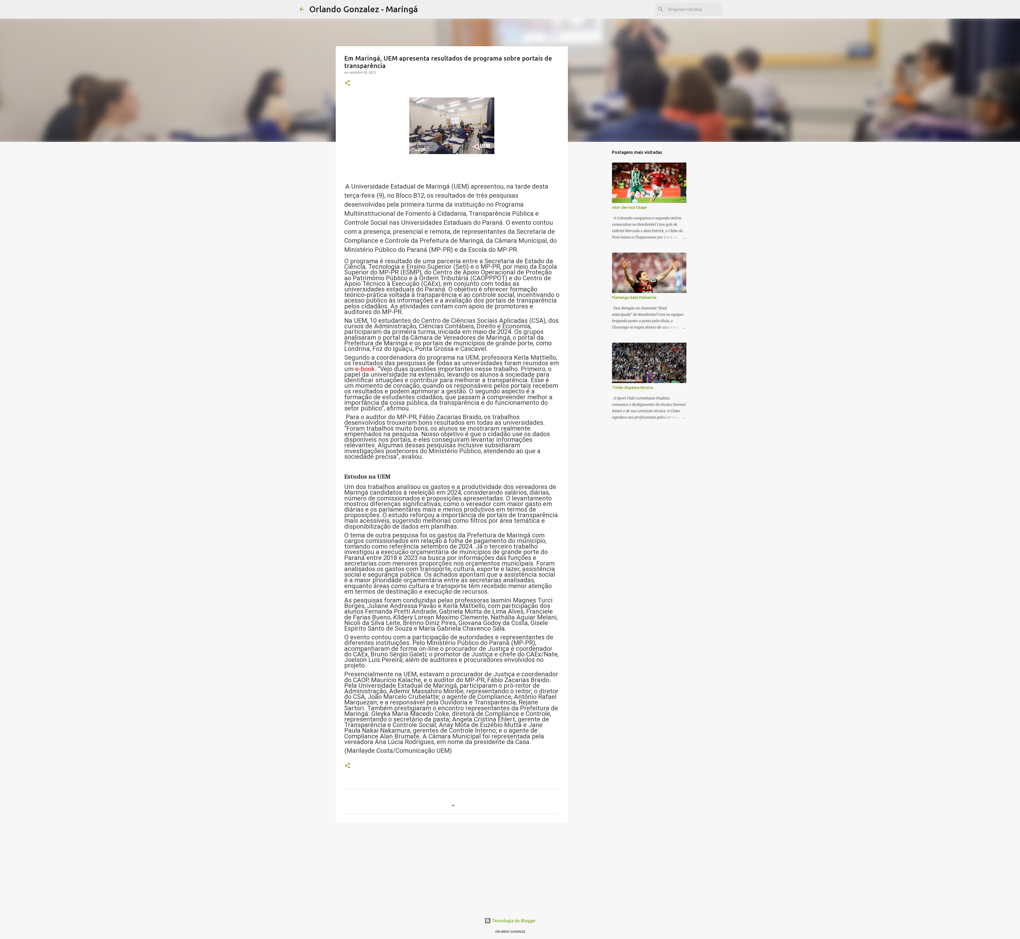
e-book (365, 369)
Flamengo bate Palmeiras (634, 297)
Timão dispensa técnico (632, 387)
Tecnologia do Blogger (513, 920)
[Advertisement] (452, 867)
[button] (347, 83)
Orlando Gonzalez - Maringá (363, 9)
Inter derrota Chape (629, 207)
